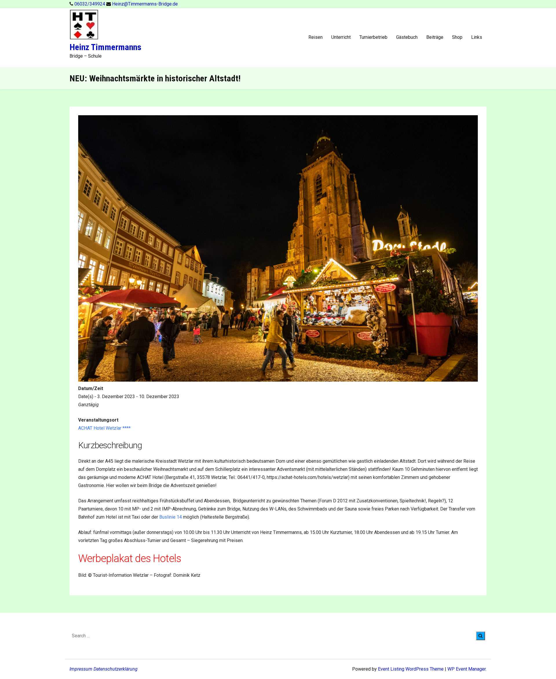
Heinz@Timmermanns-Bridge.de (145, 4)
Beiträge (434, 37)
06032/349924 (90, 4)
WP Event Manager (466, 669)
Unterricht (341, 37)
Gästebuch (407, 37)
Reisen (315, 37)
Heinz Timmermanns (105, 47)
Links (476, 37)
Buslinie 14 (170, 517)
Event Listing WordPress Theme (411, 669)
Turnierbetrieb (373, 37)
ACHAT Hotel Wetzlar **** (104, 428)
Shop (457, 37)
